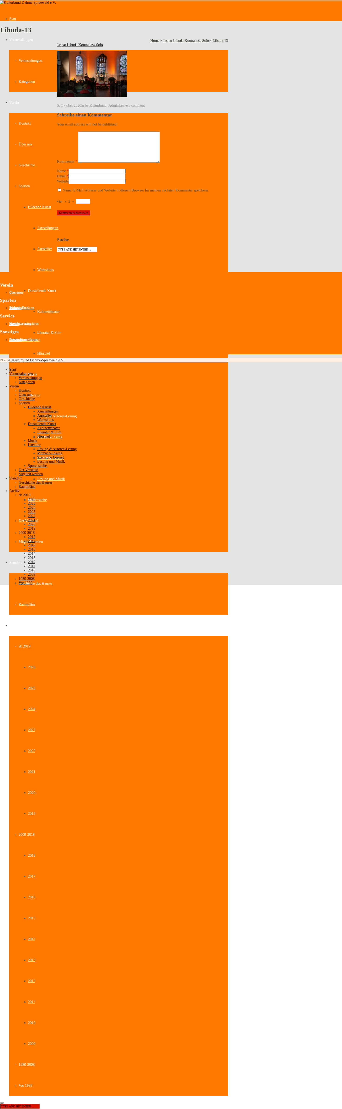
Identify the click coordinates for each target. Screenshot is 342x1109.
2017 (31, 876)
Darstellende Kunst (42, 291)
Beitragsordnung (20, 324)
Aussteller (44, 249)
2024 (31, 709)
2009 (31, 1044)
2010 (31, 1023)
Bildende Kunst (39, 207)
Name (61, 171)
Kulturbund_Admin (104, 105)
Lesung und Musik (51, 479)
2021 (31, 772)
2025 (31, 688)
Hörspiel (43, 353)
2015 (31, 918)
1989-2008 (27, 1064)
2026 (31, 667)
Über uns (25, 144)
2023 (31, 730)
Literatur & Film (49, 332)
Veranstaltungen (21, 40)
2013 (31, 960)
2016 (31, 897)
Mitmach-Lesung (49, 437)
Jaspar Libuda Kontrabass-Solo (186, 41)
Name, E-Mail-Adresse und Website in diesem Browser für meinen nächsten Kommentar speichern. (136, 190)
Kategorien (27, 81)
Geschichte (27, 165)
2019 (31, 813)
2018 (31, 855)
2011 (31, 1002)
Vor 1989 (25, 1085)
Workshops (45, 270)
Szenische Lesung (50, 457)
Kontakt (24, 123)
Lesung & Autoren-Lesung (57, 416)
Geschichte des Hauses (35, 583)
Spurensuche (37, 500)
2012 (31, 981)
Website (63, 181)
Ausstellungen (47, 228)
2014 (31, 939)
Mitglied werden (31, 474)
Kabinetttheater (48, 312)
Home (154, 41)
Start (12, 19)
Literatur (34, 395)
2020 (31, 793)
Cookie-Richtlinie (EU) (24, 340)
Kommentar (67, 161)
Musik (32, 440)
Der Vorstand (28, 470)
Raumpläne (27, 604)
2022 (31, 751)
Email (61, 176)
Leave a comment (132, 105)
